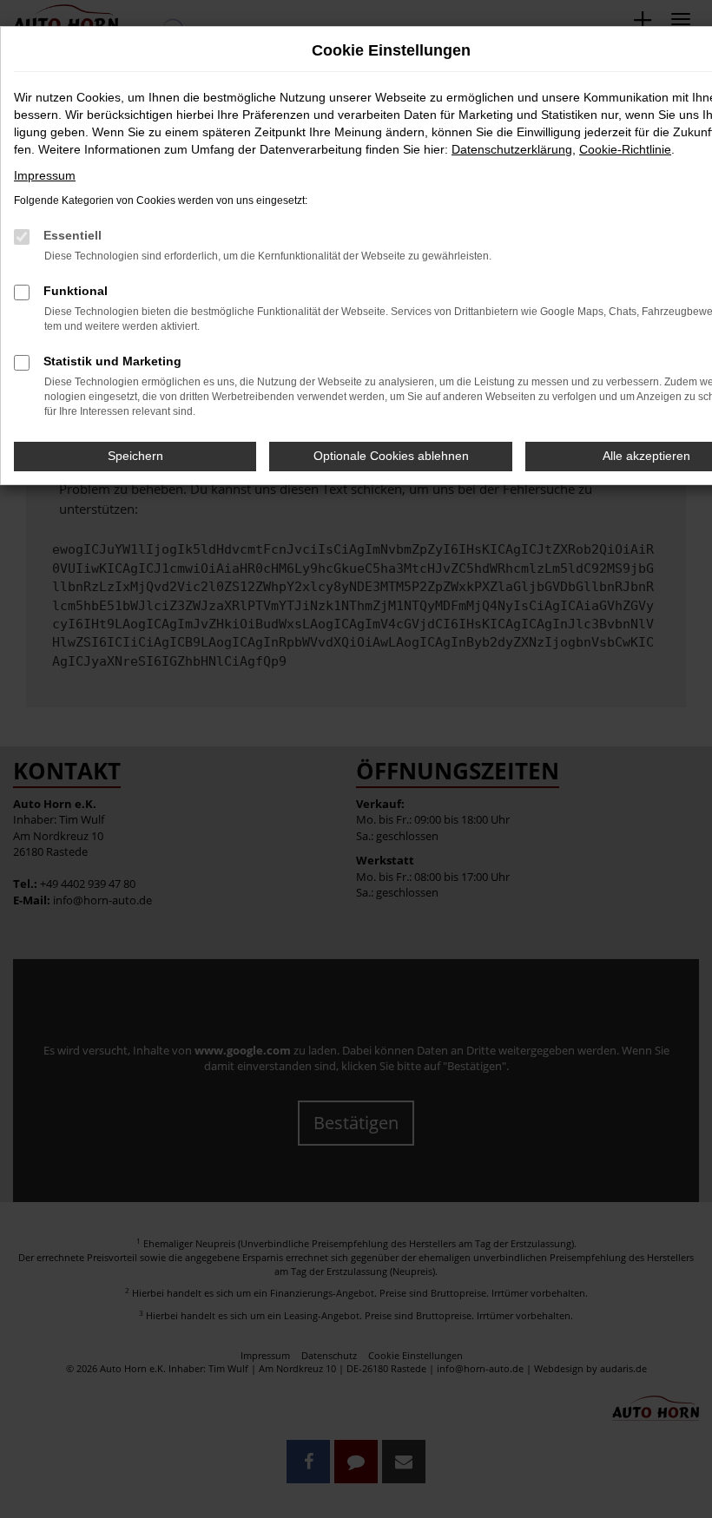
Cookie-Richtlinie (625, 149)
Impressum (45, 175)
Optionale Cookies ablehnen (391, 456)
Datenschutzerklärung (512, 149)
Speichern (135, 456)
